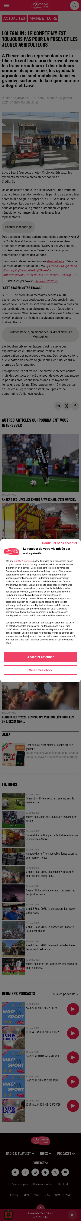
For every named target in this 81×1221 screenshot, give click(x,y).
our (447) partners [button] (23, 560)
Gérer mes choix (40, 670)
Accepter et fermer (40, 657)
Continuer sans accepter (59, 543)
